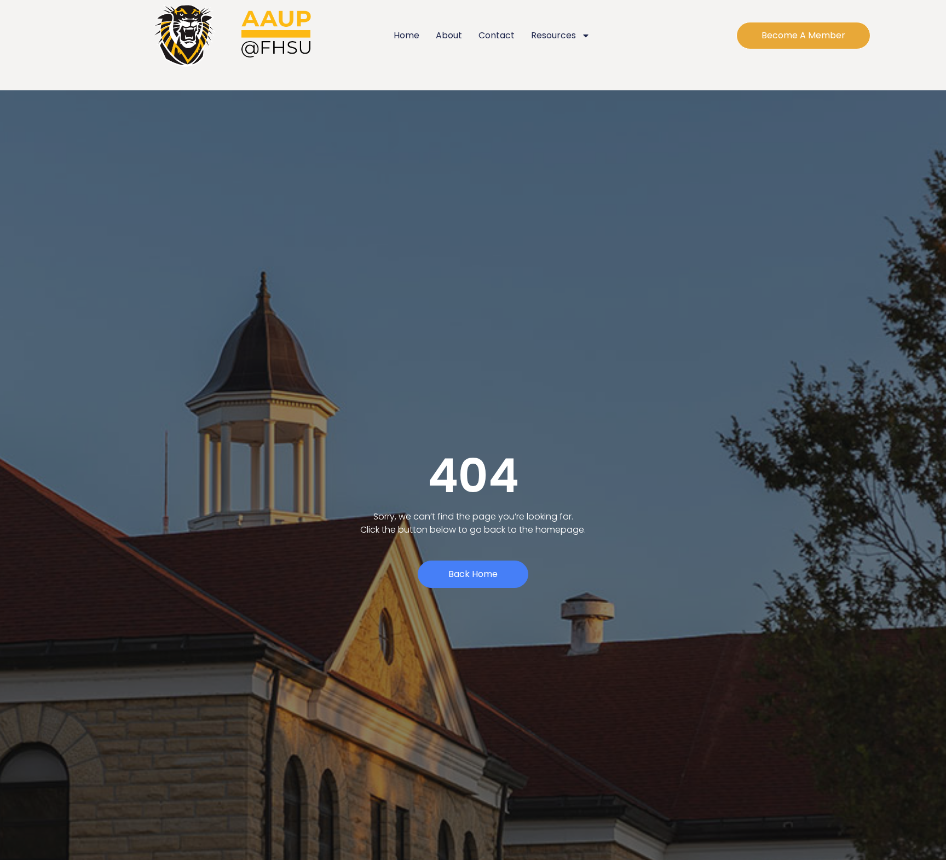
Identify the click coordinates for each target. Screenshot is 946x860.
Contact (496, 35)
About (449, 35)
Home (406, 35)
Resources (553, 35)
